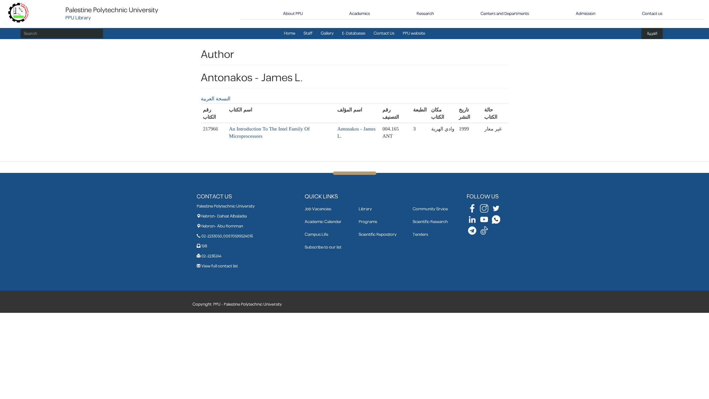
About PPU (293, 14)
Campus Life (316, 234)
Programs (368, 222)
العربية (652, 33)
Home (289, 33)
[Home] (18, 12)
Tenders (420, 234)
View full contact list (219, 266)
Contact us (652, 14)
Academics (359, 14)
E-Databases (353, 33)
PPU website (414, 33)
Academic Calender (323, 222)
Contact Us (384, 33)
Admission (585, 14)
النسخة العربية (215, 98)
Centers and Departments (505, 14)
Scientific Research (430, 222)
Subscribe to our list (323, 247)
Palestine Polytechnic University (111, 10)
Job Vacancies (318, 209)
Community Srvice (430, 209)
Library (365, 209)
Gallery (327, 33)
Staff (308, 33)
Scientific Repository (378, 234)
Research (425, 14)
